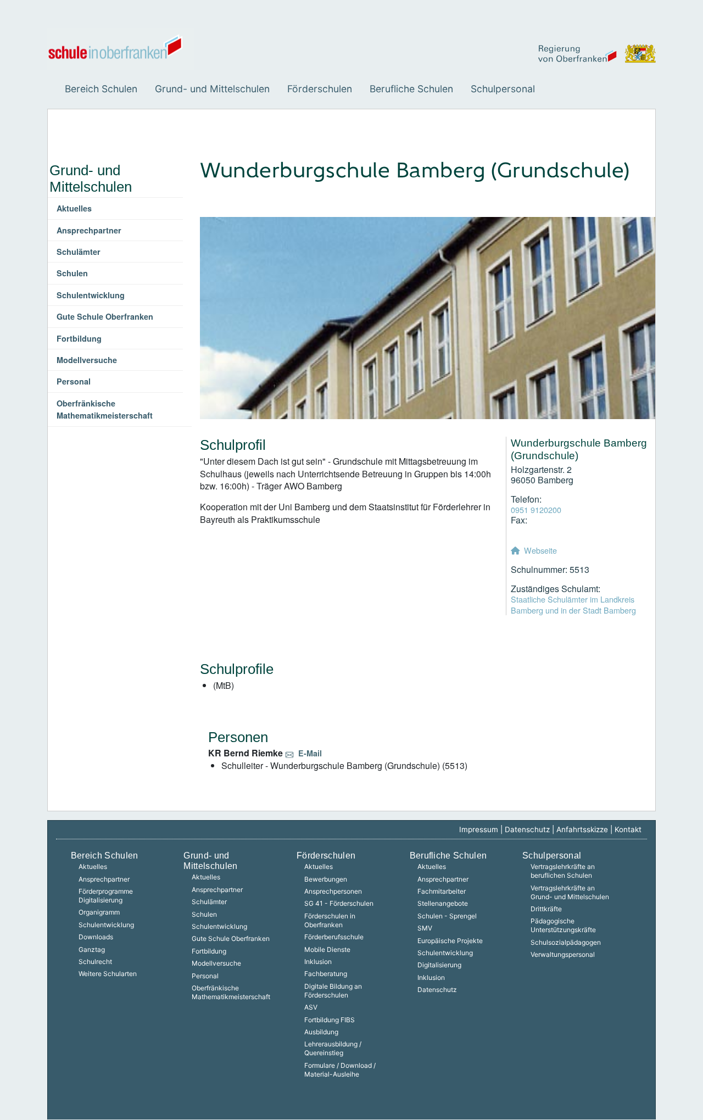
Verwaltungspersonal (563, 954)
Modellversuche (87, 359)
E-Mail (310, 753)
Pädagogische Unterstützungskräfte (563, 925)
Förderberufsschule (334, 937)
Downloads (96, 937)
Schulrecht (95, 961)
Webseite (540, 550)
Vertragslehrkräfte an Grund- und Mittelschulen (570, 892)
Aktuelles (74, 208)
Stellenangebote (442, 903)
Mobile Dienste (327, 949)
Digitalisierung (439, 965)
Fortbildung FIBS (329, 1020)
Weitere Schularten (108, 973)
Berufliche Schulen (411, 88)
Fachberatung (325, 973)
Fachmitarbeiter (441, 891)
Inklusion (318, 961)
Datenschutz (527, 829)
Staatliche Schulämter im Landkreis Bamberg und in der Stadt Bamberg (573, 604)
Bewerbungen (325, 879)
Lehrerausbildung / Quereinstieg (332, 1048)
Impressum (478, 829)
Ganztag (92, 949)
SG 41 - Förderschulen (338, 903)
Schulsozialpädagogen (566, 942)
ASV (310, 1007)
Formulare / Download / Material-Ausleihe (340, 1069)
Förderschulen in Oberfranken (329, 920)
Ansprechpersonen (333, 891)
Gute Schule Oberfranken (105, 316)
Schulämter (79, 251)
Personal (74, 381)
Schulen (72, 273)
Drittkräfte (546, 909)
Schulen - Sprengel (447, 916)
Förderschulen (319, 88)
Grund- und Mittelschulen (212, 88)
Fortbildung (79, 338)
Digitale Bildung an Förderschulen (333, 990)
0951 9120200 (536, 509)
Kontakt (628, 829)
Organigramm (99, 912)
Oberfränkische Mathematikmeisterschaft (105, 409)
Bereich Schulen (101, 88)
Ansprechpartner (89, 230)
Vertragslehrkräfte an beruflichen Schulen (563, 870)
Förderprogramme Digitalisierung (106, 895)
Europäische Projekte (450, 941)
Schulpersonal (503, 88)
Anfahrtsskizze (582, 829)
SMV (424, 928)
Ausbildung (321, 1032)
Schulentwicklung (91, 294)
